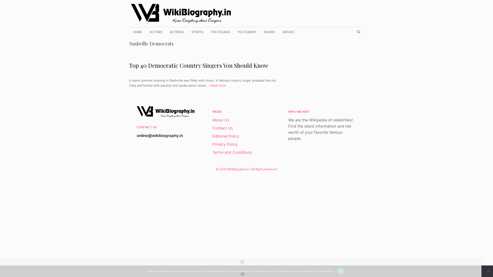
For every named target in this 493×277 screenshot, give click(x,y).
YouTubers (247, 32)
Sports (197, 32)
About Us (220, 120)
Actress (177, 32)
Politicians (220, 32)
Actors (156, 32)
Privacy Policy (225, 144)
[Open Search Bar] (358, 32)
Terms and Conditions (232, 152)
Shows (269, 32)
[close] (242, 262)
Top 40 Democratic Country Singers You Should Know (198, 65)
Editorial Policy (225, 136)
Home (137, 32)
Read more (218, 85)
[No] (488, 271)
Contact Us (222, 128)
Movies (288, 32)
